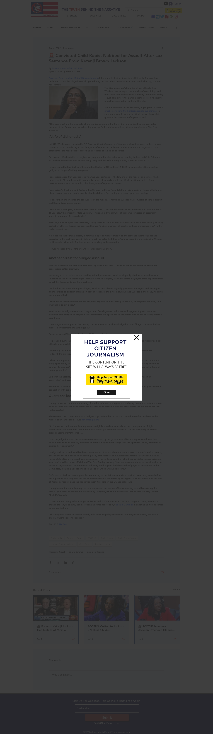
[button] (106, 392)
